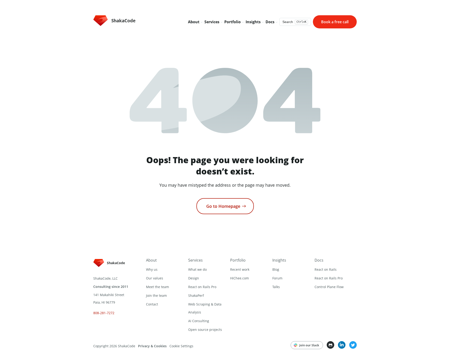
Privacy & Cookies (152, 346)
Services (195, 260)
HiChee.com (239, 278)
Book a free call (335, 21)
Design (193, 278)
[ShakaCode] (110, 267)
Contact (152, 304)
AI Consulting (198, 321)
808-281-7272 (103, 313)
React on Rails (326, 269)
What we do (197, 269)
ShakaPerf (196, 295)
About (151, 260)
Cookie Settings (181, 346)
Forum (277, 278)
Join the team (156, 295)
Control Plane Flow (329, 287)
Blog (275, 269)
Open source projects (205, 329)
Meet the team (157, 287)
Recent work (239, 269)
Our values (154, 278)
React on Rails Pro (202, 287)
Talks (276, 287)
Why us (152, 269)
